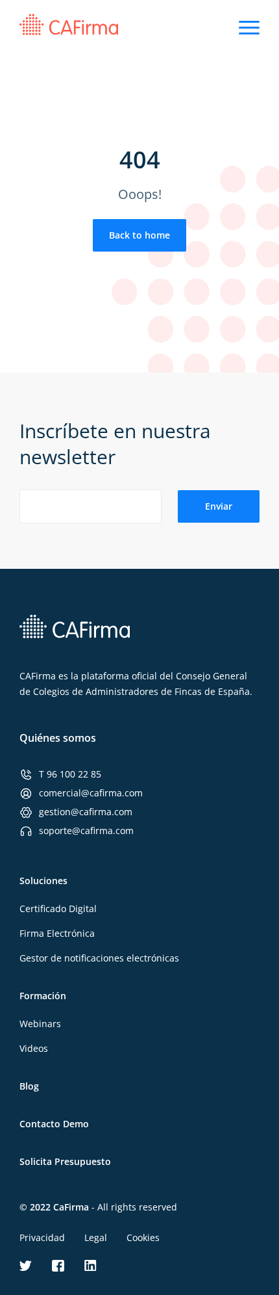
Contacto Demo (54, 1124)
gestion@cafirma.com (85, 811)
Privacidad (42, 1237)
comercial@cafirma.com (91, 793)
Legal (95, 1237)
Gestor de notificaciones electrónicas (99, 958)
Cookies (143, 1237)
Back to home (139, 235)
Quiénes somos (57, 738)
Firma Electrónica (57, 933)
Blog (29, 1086)
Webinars (40, 1023)
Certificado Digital (58, 908)
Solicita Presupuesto (65, 1161)
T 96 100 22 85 (70, 774)
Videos (33, 1048)
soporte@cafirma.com (86, 830)
